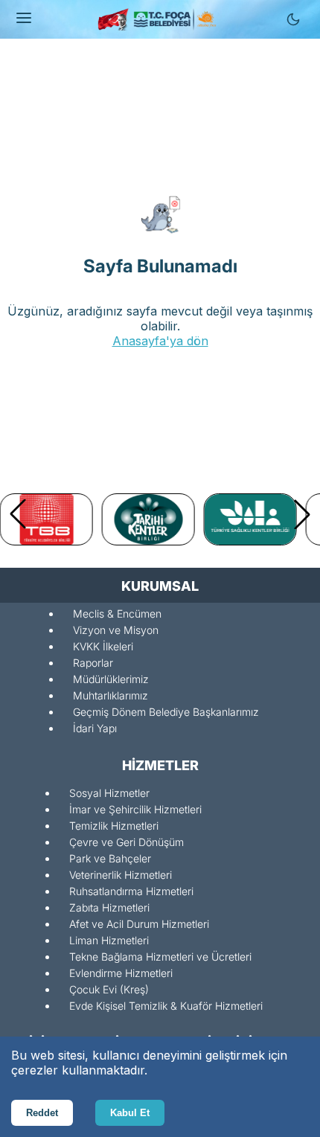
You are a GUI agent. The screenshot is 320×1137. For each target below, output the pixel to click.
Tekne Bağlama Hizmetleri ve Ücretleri (160, 956)
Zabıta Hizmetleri (109, 907)
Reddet (42, 1112)
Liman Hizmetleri (109, 940)
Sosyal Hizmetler (109, 793)
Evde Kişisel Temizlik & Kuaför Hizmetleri (166, 1005)
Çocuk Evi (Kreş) (109, 989)
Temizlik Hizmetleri (114, 825)
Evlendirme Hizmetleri (121, 973)
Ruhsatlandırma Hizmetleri (131, 891)
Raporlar (93, 662)
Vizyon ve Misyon (116, 630)
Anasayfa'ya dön (160, 340)
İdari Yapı (95, 728)
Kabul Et (130, 1112)
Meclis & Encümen (117, 613)
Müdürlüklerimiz (111, 679)
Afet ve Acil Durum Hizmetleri (139, 923)
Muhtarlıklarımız (110, 695)
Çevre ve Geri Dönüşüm (126, 842)
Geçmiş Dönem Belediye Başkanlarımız (166, 711)
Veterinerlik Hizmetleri (120, 874)
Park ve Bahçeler (110, 858)
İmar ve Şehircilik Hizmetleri (135, 809)
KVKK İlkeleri (103, 646)
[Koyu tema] (293, 19)
